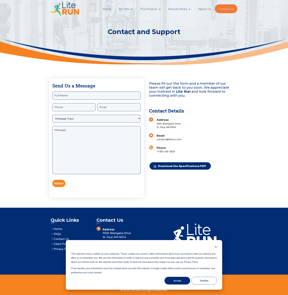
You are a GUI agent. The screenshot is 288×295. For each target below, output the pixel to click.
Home (107, 9)
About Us (204, 9)
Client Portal (62, 244)
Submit (59, 183)
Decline (204, 280)
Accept (177, 280)
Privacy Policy (63, 249)
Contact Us (226, 9)
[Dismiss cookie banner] (216, 247)
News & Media (177, 9)
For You (124, 9)
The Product (148, 9)
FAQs (57, 234)
